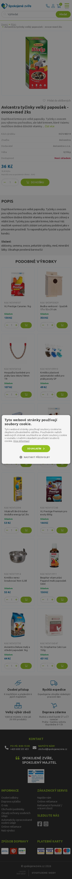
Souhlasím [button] (34, 448)
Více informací (21, 441)
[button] (36, 457)
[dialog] (36, 439)
